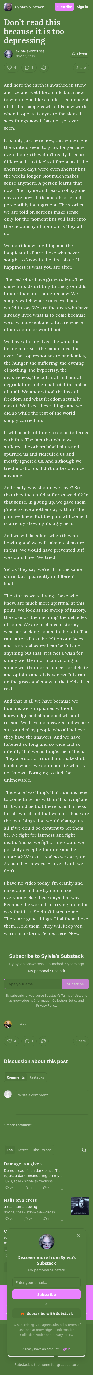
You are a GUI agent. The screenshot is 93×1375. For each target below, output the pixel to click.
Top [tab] (10, 1150)
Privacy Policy (62, 1334)
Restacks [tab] (37, 1077)
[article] (46, 1176)
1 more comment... (19, 1125)
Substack (22, 1364)
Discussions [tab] (42, 1150)
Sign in (82, 7)
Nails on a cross (20, 1200)
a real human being (20, 1206)
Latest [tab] (23, 1150)
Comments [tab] (16, 1077)
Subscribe (64, 7)
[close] (79, 1236)
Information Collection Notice (55, 1000)
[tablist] (25, 1077)
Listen (82, 54)
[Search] (84, 1150)
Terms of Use (70, 995)
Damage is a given (23, 1164)
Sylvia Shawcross (30, 51)
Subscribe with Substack (50, 1313)
